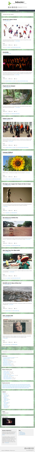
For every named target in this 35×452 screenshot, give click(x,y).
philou (19, 386)
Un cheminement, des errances (7, 364)
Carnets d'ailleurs (8, 245)
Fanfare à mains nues (8, 118)
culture (21, 384)
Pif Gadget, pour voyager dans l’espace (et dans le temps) (17, 184)
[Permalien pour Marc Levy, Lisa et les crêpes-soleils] (17, 269)
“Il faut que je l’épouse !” (6, 371)
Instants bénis (8, 113)
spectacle (27, 147)
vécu (16, 212)
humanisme (13, 385)
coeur (16, 384)
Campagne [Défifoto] (8, 152)
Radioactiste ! (19, 2)
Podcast (14, 7)
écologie (20, 387)
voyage (19, 245)
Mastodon (10, 7)
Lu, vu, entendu (8, 47)
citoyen (14, 384)
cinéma (9, 384)
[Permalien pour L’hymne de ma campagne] (17, 105)
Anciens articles (4, 348)
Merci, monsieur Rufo (8, 315)
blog (5, 384)
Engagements (5, 398)
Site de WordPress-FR (22, 434)
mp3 (29, 385)
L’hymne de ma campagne (9, 86)
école (12, 47)
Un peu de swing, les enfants (6, 363)
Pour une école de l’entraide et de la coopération (9, 357)
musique (19, 47)
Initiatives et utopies (8, 147)
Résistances (5, 400)
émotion (15, 47)
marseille (16, 310)
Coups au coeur (6, 406)
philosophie (16, 386)
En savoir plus (7, 442)
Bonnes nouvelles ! (6, 405)
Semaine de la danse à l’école (10, 19)
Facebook (9, 7)
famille (17, 113)
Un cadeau (5, 374)
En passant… (4, 393)
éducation (13, 344)
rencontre (29, 386)
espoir (8, 385)
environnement (4, 385)
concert (19, 147)
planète (21, 386)
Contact (16, 7)
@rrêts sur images (8, 310)
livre (25, 385)
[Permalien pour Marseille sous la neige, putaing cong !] (17, 302)
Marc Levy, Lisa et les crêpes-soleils (11, 250)
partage (13, 386)
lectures (21, 385)
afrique (13, 245)
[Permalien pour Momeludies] (17, 71)
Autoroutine (4, 359)
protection (26, 386)
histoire (10, 385)
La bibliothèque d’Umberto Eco (6, 358)
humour (16, 385)
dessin (23, 384)
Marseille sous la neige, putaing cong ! (12, 283)
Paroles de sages (8, 344)
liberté (24, 385)
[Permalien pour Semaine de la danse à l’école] (17, 38)
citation (12, 384)
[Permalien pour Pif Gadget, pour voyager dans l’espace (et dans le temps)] (17, 203)
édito (22, 387)
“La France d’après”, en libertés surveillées (9, 375)
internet (19, 385)
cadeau (13, 113)
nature (19, 113)
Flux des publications (22, 432)
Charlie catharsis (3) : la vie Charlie (7, 365)
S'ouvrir (4, 401)
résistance (3, 387)
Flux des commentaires (22, 433)
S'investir (4, 397)
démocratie (26, 384)
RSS (12, 7)
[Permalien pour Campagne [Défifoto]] (17, 171)
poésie (24, 386)
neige (18, 310)
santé (6, 387)
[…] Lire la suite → (17, 74)
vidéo (13, 387)
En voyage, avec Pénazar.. (7, 373)
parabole (10, 386)
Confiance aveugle (6, 376)
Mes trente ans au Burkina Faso (10, 217)
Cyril (10, 20)
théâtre (11, 387)
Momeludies (6, 52)
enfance (17, 47)
